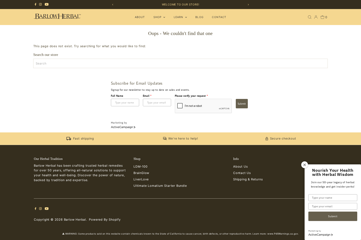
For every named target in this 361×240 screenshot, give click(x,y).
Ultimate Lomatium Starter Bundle (160, 186)
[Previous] (112, 4)
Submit (242, 103)
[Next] (248, 4)
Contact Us (242, 173)
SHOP (157, 17)
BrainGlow (141, 173)
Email (147, 95)
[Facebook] (35, 4)
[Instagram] (40, 4)
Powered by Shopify (105, 219)
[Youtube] (46, 4)
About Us (240, 166)
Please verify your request (191, 95)
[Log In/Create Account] (316, 17)
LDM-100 (140, 166)
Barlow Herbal (75, 219)
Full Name (117, 95)
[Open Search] (309, 17)
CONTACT (219, 17)
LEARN (179, 17)
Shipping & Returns (248, 179)
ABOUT (140, 17)
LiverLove (141, 179)
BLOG (199, 17)
